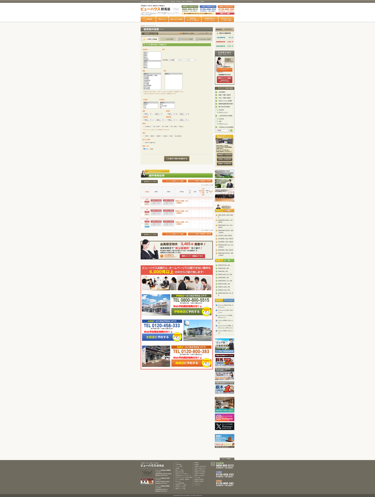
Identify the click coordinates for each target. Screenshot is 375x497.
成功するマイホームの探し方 (193, 19)
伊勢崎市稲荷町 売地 (223, 277)
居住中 (152, 136)
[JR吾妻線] (152, 79)
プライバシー (197, 484)
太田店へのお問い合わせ (200, 468)
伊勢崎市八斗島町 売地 (224, 286)
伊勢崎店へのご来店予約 (200, 471)
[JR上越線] (152, 84)
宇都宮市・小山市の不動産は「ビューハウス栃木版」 (224, 374)
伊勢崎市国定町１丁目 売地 (225, 280)
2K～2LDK (157, 126)
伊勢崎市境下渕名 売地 (224, 265)
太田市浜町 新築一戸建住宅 (225, 235)
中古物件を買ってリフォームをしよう (209, 19)
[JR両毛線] (152, 82)
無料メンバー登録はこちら (192, 256)
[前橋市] (152, 54)
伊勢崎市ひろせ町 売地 (224, 289)
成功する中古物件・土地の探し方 (224, 183)
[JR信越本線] (152, 80)
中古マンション (223, 112)
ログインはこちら (224, 70)
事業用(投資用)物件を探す (224, 103)
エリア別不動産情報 (179, 483)
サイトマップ (197, 483)
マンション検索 (178, 466)
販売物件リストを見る (150, 33)
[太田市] (152, 61)
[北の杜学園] (167, 106)
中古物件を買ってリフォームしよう (183, 475)
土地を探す (224, 92)
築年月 (211, 191)
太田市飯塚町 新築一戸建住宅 (225, 238)
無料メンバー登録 (179, 470)
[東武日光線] (152, 87)
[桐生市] (152, 57)
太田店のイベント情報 (180, 486)
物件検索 (148, 19)
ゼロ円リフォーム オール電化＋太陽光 (226, 19)
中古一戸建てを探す (224, 98)
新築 (151, 149)
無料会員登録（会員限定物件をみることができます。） (224, 79)
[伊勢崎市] (152, 59)
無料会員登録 (225, 14)
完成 (171, 136)
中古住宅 (221, 109)
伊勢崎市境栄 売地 (223, 271)
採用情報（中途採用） (199, 481)
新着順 (147, 191)
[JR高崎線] (152, 77)
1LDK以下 (148, 126)
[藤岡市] (152, 67)
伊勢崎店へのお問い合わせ (200, 466)
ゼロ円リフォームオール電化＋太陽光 (183, 477)
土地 (220, 121)
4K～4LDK (174, 126)
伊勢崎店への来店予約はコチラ (224, 155)
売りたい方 (162, 19)
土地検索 (177, 468)
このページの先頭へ (227, 459)
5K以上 (181, 126)
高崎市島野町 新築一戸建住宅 (225, 249)
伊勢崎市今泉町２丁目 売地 (225, 274)
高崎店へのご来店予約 (199, 475)
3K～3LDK (165, 126)
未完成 (165, 136)
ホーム (176, 462)
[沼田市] (152, 62)
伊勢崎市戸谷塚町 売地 (224, 283)
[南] (167, 108)
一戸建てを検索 (150, 39)
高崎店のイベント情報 (180, 488)
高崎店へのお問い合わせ (200, 470)
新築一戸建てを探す (224, 95)
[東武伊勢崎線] (152, 85)
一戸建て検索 (178, 464)
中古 (146, 149)
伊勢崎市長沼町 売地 (223, 268)
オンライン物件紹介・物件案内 (182, 479)
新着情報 (196, 462)
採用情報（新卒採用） (199, 479)
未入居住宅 (178, 136)
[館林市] (152, 64)
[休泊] (167, 104)
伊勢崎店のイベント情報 (180, 484)
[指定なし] (152, 52)
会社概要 (196, 464)
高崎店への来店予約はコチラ (224, 164)
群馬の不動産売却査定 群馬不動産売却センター (224, 360)
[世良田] (151, 104)
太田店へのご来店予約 (199, 473)
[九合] (151, 108)
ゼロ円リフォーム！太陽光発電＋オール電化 (224, 173)
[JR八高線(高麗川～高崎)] (152, 75)
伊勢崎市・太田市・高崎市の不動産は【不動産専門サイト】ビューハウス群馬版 (154, 8)
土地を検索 (168, 39)
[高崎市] (152, 56)
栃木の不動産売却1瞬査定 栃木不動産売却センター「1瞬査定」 (224, 387)
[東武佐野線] (152, 89)
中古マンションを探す (224, 101)
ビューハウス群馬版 (153, 464)
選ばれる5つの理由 (176, 19)
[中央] (151, 106)
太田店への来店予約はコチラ (224, 159)
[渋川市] (152, 66)
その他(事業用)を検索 (203, 39)
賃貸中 (159, 136)
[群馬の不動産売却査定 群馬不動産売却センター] (147, 483)
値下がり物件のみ (150, 142)
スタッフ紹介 (224, 195)
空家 (146, 136)
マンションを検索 (185, 39)
